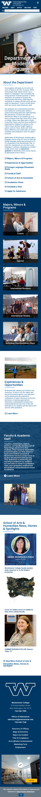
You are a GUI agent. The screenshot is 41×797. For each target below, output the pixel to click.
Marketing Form (20, 744)
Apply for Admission (16, 191)
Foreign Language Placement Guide (19, 168)
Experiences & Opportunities (20, 163)
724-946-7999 (20, 711)
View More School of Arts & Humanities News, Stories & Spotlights (17, 663)
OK (21, 795)
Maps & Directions (20, 732)
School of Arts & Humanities (20, 178)
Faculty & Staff (14, 173)
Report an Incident (20, 735)
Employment (20, 747)
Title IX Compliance (20, 738)
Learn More (12, 413)
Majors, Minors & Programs (19, 158)
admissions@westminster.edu (20, 719)
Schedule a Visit (14, 187)
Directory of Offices (20, 729)
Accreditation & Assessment (20, 741)
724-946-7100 (20, 722)
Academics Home (15, 182)
